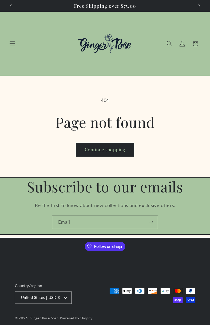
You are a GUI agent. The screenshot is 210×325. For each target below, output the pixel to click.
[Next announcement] (199, 6)
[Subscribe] (151, 222)
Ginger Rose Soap (44, 318)
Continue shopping (105, 149)
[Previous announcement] (10, 6)
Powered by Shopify (76, 318)
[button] (12, 43)
